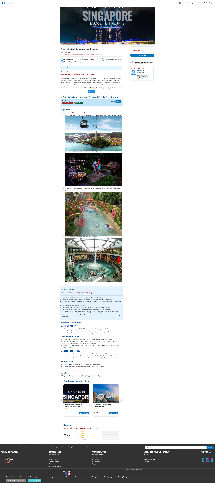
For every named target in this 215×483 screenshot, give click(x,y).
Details (145, 63)
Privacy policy (53, 459)
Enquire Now (84, 413)
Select (118, 101)
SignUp (200, 3)
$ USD (187, 3)
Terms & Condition (54, 461)
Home (63, 68)
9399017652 (141, 72)
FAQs (50, 464)
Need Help (209, 3)
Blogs (93, 464)
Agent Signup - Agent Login (151, 459)
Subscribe (210, 448)
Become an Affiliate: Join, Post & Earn (102, 457)
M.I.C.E (146, 454)
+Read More (92, 91)
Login (192, 3)
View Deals (142, 55)
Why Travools (96, 461)
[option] (76, 400)
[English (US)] (180, 3)
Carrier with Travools (55, 466)
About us (51, 457)
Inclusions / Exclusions (68, 102)
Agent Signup (96, 459)
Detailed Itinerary (79, 102)
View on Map (98, 54)
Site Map (146, 461)
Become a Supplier (97, 454)
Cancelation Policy (54, 454)
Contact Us (147, 457)
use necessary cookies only (16, 480)
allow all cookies (34, 480)
